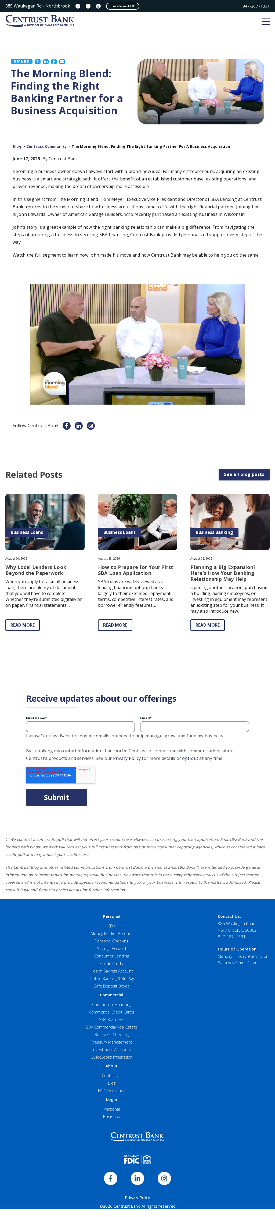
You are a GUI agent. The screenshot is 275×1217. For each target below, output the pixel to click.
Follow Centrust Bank (36, 425)
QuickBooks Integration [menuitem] (112, 1057)
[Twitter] (38, 61)
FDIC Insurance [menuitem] (111, 1090)
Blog (17, 147)
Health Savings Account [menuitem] (112, 971)
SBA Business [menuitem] (111, 1019)
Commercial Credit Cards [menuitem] (111, 1012)
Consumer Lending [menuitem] (111, 956)
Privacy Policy (127, 758)
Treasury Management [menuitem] (111, 1042)
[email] (62, 61)
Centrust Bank (63, 159)
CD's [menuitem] (112, 926)
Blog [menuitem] (111, 1083)
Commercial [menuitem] (111, 994)
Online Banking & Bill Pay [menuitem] (111, 978)
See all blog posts (244, 474)
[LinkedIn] (88, 6)
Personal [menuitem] (111, 916)
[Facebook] (77, 6)
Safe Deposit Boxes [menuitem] (112, 986)
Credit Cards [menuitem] (111, 963)
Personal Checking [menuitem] (111, 941)
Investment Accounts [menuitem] (111, 1049)
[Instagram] (98, 6)
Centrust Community (47, 147)
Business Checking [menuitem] (112, 1034)
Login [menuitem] (111, 1099)
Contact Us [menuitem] (112, 1075)
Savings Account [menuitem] (111, 948)
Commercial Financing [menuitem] (111, 1004)
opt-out (190, 758)
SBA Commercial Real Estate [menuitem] (111, 1027)
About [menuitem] (112, 1065)
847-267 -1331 (256, 6)
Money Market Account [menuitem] (112, 933)
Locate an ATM (122, 6)
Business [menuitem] (111, 1116)
